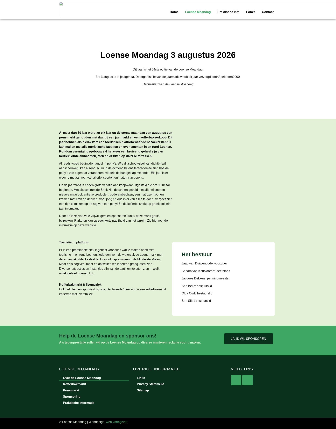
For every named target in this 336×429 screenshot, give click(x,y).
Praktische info (228, 12)
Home (174, 12)
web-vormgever (116, 422)
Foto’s (250, 12)
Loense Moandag (198, 12)
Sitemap (143, 390)
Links (141, 378)
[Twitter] (247, 380)
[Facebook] (236, 380)
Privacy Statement (150, 384)
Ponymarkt (71, 390)
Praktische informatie (78, 402)
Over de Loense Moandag (82, 378)
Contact (268, 12)
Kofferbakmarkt (74, 384)
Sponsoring (71, 396)
